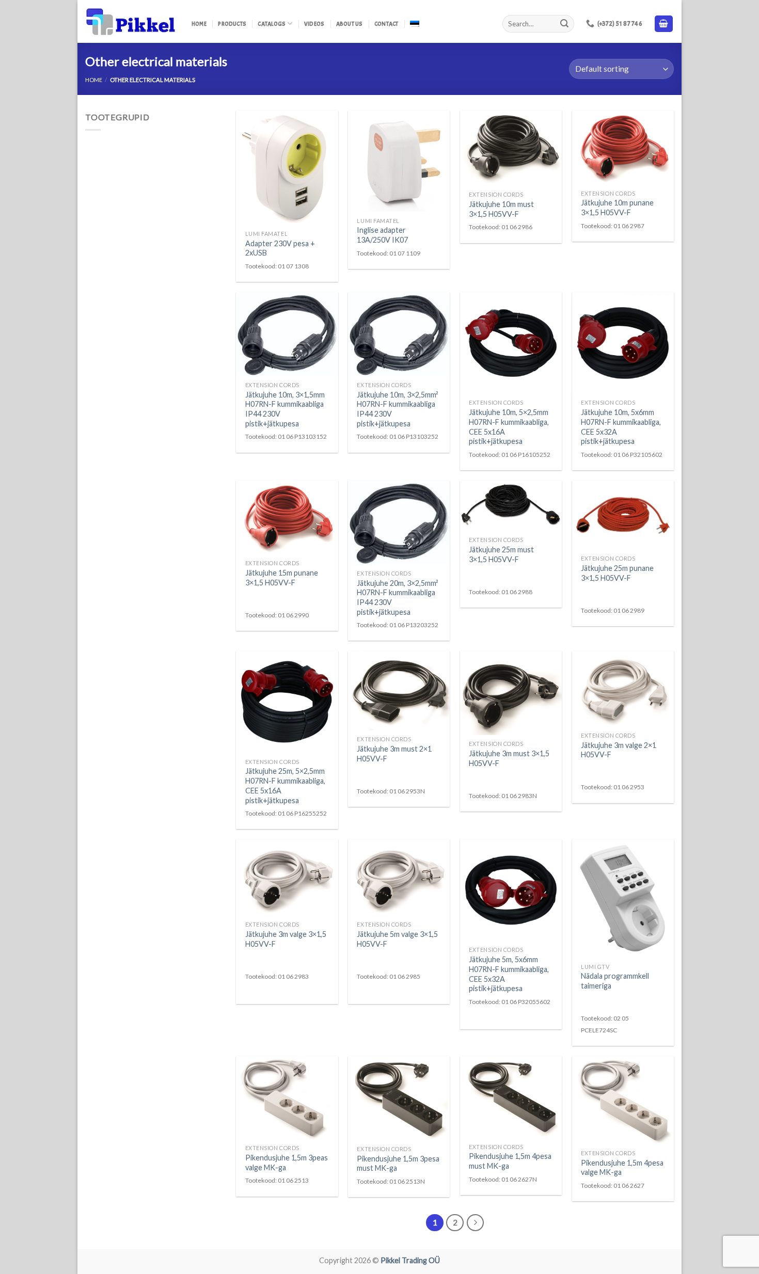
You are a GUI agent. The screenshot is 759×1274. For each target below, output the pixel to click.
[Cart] (664, 24)
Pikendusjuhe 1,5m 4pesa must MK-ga (510, 1161)
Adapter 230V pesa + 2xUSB (280, 248)
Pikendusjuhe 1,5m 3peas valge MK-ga (286, 1162)
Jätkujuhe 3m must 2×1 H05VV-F (394, 753)
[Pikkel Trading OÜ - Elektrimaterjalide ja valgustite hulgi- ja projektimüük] (130, 21)
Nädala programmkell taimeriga (615, 981)
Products (232, 23)
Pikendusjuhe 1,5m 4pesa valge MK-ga (622, 1167)
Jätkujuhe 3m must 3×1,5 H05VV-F (509, 758)
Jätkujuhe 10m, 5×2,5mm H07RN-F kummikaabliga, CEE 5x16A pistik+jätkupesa (509, 426)
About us (349, 23)
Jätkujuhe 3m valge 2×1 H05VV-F (618, 750)
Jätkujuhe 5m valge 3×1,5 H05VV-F (397, 939)
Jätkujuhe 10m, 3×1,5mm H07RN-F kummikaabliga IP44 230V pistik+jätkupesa (285, 409)
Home (199, 23)
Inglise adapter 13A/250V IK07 (382, 235)
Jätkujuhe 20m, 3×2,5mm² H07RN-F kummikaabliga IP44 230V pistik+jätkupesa (397, 597)
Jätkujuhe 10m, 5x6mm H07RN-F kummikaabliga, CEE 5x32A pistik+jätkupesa (621, 426)
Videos (314, 23)
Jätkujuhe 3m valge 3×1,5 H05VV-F (285, 939)
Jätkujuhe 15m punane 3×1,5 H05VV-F (281, 577)
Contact (386, 23)
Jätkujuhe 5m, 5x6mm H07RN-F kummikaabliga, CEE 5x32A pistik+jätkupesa (509, 974)
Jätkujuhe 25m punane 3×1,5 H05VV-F (617, 573)
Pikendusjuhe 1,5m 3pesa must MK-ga (398, 1163)
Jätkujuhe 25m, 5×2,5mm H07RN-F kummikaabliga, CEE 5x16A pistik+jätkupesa (285, 785)
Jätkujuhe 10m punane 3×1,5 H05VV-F (617, 207)
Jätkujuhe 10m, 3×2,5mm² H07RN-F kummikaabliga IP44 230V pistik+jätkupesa (397, 409)
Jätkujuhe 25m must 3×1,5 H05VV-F (501, 554)
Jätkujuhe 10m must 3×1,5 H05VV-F (501, 209)
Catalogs (272, 23)
